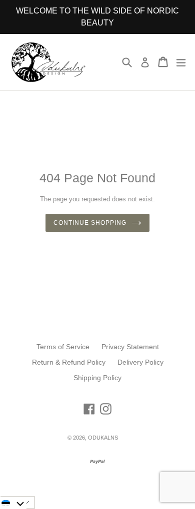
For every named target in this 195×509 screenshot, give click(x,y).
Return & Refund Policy (69, 362)
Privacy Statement (130, 347)
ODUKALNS (103, 438)
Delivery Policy (141, 362)
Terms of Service (63, 347)
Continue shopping (90, 222)
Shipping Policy (98, 378)
